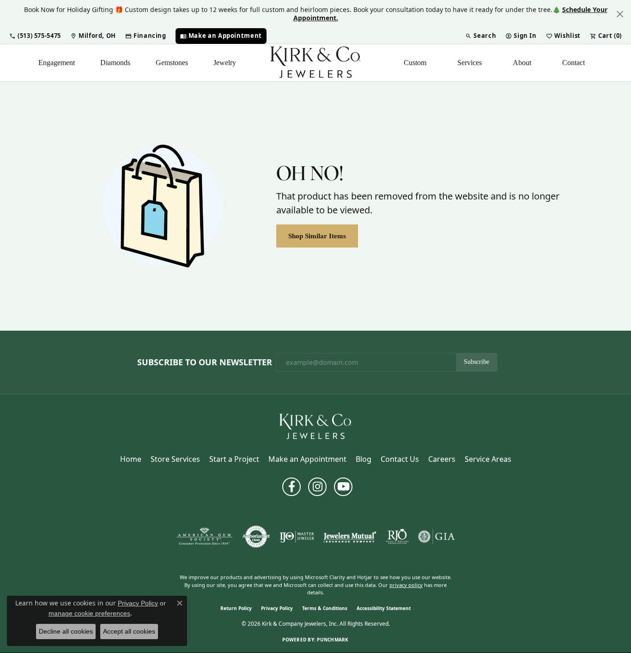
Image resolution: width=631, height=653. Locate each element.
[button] (35, 36)
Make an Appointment (307, 459)
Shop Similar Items (317, 236)
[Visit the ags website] (204, 536)
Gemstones (172, 63)
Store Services (175, 459)
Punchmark (332, 639)
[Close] (619, 14)
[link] (93, 36)
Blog (363, 459)
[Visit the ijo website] (296, 536)
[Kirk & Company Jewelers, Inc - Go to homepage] (315, 426)
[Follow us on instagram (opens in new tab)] (317, 487)
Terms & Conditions (324, 608)
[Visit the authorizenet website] (256, 536)
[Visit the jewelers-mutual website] (349, 536)
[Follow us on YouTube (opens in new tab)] (343, 487)
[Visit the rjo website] (397, 536)
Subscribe (476, 361)
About (522, 63)
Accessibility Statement (384, 608)
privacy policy (406, 584)
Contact (573, 63)
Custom (415, 63)
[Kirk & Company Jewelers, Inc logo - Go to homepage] (315, 62)
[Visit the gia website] (436, 536)
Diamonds (115, 63)
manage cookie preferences (89, 613)
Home (130, 459)
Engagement (56, 63)
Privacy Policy (277, 608)
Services (469, 63)
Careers (441, 459)
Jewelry (224, 63)
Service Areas (488, 459)
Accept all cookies (129, 631)
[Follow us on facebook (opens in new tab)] (291, 487)
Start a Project (234, 459)
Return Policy (236, 608)
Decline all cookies (66, 631)
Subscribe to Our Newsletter (204, 362)
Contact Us (400, 459)
